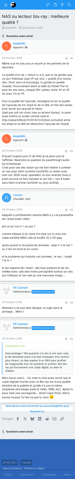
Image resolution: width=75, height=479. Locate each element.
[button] (6, 4)
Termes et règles (34, 468)
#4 (71, 302)
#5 (71, 338)
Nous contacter (12, 468)
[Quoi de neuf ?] (62, 4)
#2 (71, 150)
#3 (71, 209)
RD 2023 (11, 462)
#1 (71, 58)
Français (26, 462)
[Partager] (66, 58)
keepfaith (11, 27)
